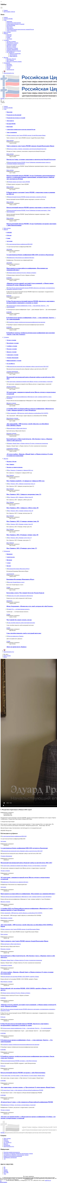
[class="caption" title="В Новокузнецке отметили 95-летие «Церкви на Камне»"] (21, 272)
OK (4, 1167)
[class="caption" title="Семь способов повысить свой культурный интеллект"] (21, 622)
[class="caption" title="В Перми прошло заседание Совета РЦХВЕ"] (18, 181)
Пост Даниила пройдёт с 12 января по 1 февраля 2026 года (25, 481)
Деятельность (10, 28)
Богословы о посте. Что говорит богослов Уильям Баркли (25, 593)
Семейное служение (12, 44)
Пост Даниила (10, 60)
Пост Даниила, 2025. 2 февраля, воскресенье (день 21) (24, 494)
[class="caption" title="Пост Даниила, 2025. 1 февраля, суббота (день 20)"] (20, 497)
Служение (6, 40)
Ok (0, 1181)
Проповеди (9, 65)
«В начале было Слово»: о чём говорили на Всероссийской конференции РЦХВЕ (27, 1102)
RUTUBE (6, 1172)
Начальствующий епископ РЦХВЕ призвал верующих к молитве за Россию (31, 207)
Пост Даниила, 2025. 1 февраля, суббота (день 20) (22, 508)
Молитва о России (11, 58)
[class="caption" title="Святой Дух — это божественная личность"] (18, 609)
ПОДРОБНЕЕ (3, 1182)
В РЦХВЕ (9, 34)
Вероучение (10, 26)
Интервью (9, 64)
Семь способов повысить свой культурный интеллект (24, 633)
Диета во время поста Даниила (16, 647)
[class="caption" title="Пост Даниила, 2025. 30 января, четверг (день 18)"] (20, 524)
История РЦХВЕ (11, 25)
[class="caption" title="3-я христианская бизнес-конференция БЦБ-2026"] (19, 244)
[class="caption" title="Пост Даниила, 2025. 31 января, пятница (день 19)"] (20, 510)
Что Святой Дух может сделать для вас (19, 620)
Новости (6, 33)
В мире (8, 37)
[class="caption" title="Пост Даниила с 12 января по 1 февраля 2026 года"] (20, 470)
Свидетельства (13, 54)
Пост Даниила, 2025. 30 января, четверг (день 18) (22, 535)
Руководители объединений (14, 22)
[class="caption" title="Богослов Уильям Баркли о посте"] (15, 582)
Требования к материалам (10, 1157)
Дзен (5, 1173)
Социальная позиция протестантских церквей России (20, 29)
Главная (6, 10)
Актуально (9, 38)
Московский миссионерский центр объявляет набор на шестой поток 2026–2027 (26, 862)
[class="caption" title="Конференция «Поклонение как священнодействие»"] (20, 257)
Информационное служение (14, 50)
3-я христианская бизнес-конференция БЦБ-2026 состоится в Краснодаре (30, 254)
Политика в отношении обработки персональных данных (18, 1153)
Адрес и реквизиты (11, 30)
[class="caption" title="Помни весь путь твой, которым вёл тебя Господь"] (20, 595)
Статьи (8, 68)
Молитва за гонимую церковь (14, 61)
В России (9, 36)
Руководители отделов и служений (15, 24)
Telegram (6, 1171)
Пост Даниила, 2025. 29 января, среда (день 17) (22, 548)
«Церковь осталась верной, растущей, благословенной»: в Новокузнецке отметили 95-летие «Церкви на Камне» (30, 284)
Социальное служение (12, 48)
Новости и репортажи (15, 53)
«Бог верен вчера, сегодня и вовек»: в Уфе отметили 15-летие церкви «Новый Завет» (28, 1087)
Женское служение (11, 46)
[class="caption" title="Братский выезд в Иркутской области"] (17, 428)
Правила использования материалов (13, 1156)
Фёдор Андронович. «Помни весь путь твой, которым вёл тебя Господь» (30, 606)
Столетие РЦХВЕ (8, 18)
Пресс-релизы (7, 32)
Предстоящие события (9, 11)
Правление (9, 21)
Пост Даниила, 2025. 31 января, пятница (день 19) (23, 521)
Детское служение (11, 41)
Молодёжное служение (12, 42)
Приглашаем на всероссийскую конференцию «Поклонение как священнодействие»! (28, 893)
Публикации (7, 62)
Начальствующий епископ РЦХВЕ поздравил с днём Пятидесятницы (23, 1072)
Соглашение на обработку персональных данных (16, 1154)
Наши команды (13, 56)
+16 (4, 1159)
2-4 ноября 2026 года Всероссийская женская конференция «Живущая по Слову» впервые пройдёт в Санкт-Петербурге (30, 409)
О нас (5, 20)
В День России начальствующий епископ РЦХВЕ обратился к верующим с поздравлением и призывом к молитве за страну (31, 302)
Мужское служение (11, 45)
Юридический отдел (9, 73)
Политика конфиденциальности (12, 1152)
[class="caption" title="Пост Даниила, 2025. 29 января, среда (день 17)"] (19, 537)
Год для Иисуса (10, 52)
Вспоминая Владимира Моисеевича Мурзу (20, 579)
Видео (5, 657)
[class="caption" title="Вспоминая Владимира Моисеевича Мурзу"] (18, 568)
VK (4, 1168)
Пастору (9, 67)
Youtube (5, 1169)
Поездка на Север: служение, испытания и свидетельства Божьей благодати (31, 159)
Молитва (6, 57)
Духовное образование (12, 49)
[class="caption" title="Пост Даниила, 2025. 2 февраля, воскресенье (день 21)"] (21, 483)
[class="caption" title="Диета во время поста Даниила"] (15, 636)
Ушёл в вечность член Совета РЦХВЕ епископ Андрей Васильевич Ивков (30, 146)
